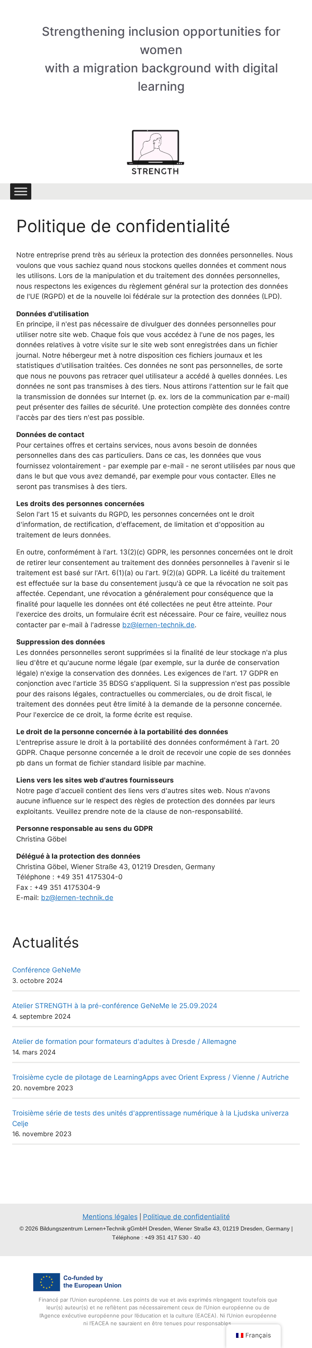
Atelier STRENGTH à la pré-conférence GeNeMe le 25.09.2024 (114, 1006)
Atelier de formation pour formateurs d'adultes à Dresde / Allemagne (124, 1041)
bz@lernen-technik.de (158, 625)
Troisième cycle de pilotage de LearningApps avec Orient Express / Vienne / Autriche (150, 1077)
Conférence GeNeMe (46, 970)
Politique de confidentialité (186, 1217)
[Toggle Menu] (20, 191)
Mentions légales (110, 1217)
